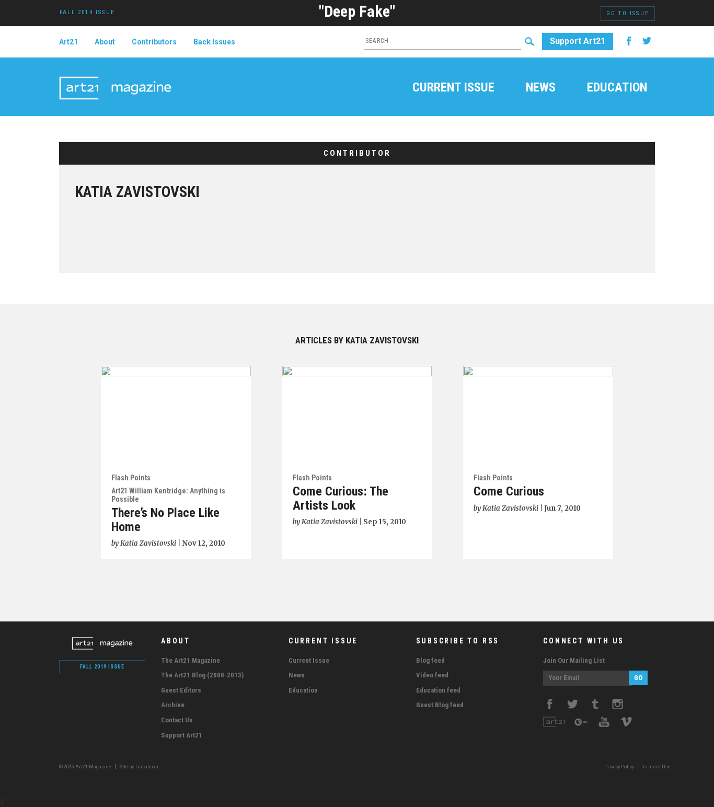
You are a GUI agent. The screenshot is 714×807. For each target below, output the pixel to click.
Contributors (154, 42)
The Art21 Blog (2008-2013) (202, 675)
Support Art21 (577, 41)
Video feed (432, 675)
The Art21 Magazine (190, 660)
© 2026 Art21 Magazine (85, 766)
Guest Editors (181, 690)
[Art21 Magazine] (115, 76)
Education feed (438, 690)
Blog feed (430, 660)
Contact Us (177, 720)
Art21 (68, 42)
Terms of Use (656, 766)
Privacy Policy (619, 766)
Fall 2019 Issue (102, 667)
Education (617, 88)
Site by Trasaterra (138, 766)
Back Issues (214, 42)
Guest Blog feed (440, 705)
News (541, 88)
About (105, 42)
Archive (173, 705)
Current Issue (453, 88)
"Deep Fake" (357, 11)
